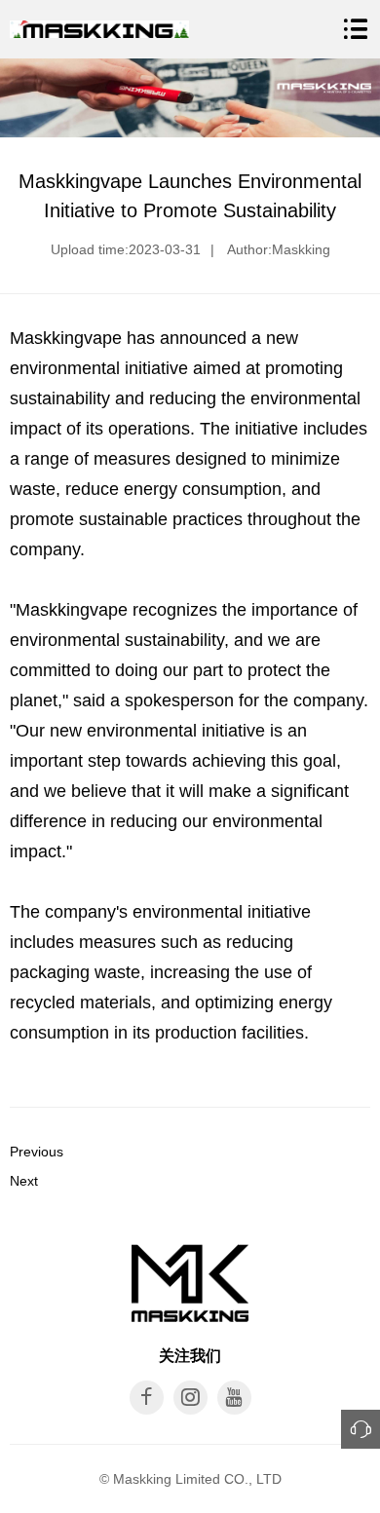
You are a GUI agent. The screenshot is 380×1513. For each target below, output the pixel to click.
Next (24, 1181)
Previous (36, 1151)
